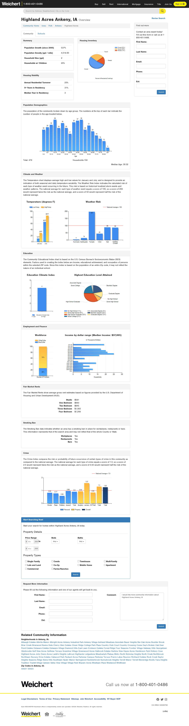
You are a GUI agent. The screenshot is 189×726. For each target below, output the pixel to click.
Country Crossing (128, 645)
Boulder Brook (157, 642)
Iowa (44, 25)
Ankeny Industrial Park (73, 642)
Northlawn (25, 657)
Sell (103, 4)
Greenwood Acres (86, 651)
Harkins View (117, 651)
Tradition (25, 663)
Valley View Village (58, 663)
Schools (41, 33)
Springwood (81, 660)
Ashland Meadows (106, 642)
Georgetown (161, 648)
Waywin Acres (85, 663)
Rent (111, 4)
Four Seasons (122, 648)
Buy (96, 4)
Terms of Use (45, 699)
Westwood (111, 663)
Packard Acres (71, 657)
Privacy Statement (61, 699)
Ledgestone (90, 654)
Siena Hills (47, 660)
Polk (50, 25)
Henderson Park (142, 651)
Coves (139, 645)
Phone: (139, 71)
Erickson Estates (95, 648)
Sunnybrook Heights (109, 660)
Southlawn (57, 660)
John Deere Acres (44, 654)
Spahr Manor (69, 660)
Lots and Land (34, 565)
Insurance (148, 4)
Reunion (127, 657)
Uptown (46, 663)
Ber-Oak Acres (144, 642)
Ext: (138, 81)
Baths (80, 538)
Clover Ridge (77, 645)
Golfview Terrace (54, 651)
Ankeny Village (90, 642)
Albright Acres (56, 642)
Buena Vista (47, 645)
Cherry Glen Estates (62, 645)
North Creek (147, 654)
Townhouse (85, 561)
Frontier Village (136, 648)
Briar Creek (26, 645)
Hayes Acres (129, 651)
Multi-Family (111, 561)
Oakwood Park (57, 657)
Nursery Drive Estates (41, 657)
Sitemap (75, 699)
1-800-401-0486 (33, 4)
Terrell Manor (126, 660)
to (39, 541)
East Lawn (82, 648)
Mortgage (136, 4)
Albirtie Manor (42, 642)
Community (28, 33)
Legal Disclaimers (29, 699)
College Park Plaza (92, 645)
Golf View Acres (39, 651)
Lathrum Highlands (75, 654)
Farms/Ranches (61, 569)
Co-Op (57, 565)
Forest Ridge (109, 648)
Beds (53, 538)
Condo (57, 561)
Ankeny (58, 25)
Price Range (31, 538)
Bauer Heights (130, 642)
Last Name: (141, 52)
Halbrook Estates (102, 651)
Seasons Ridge (35, 660)
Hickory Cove (157, 651)
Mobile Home (86, 565)
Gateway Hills (149, 648)
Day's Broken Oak (151, 645)
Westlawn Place (99, 663)
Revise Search (158, 18)
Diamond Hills (71, 648)
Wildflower (121, 663)
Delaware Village (56, 648)
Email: (139, 61)
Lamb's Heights (59, 654)
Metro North (119, 654)
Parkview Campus (86, 657)
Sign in (179, 4)
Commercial (33, 569)
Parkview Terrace (102, 657)
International (122, 4)
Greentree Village (70, 651)
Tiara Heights (161, 660)
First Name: (141, 42)
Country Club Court (110, 645)
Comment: (111, 595)
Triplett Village (36, 663)
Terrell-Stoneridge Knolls (143, 660)
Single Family (33, 561)
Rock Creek (152, 657)
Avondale (119, 642)
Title (159, 4)
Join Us (168, 4)
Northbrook (158, 654)
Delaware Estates (41, 648)
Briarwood (36, 645)
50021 (24, 668)
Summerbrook (93, 660)
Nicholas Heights (133, 654)
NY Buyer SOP (113, 699)
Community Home (31, 25)
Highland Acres (28, 654)
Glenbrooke (26, 651)
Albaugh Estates (28, 642)
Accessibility (100, 699)
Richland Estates (138, 657)
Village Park (73, 663)
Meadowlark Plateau (105, 654)
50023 (30, 668)
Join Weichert (86, 699)
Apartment (111, 565)
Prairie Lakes (117, 657)
